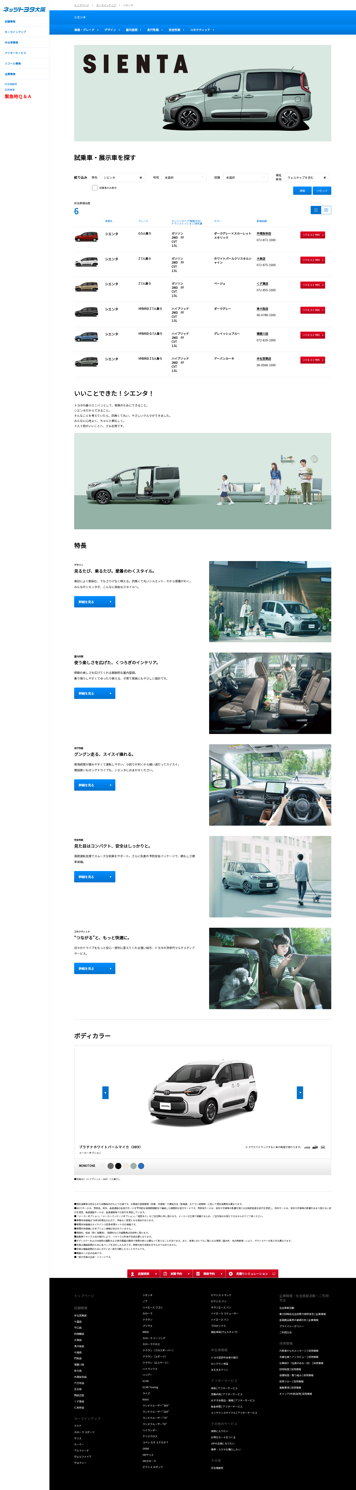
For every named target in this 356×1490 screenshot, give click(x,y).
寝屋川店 (262, 333)
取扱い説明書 (218, 1338)
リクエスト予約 (311, 234)
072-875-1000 (266, 265)
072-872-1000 (266, 240)
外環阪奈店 (264, 233)
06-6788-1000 (266, 315)
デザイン (110, 30)
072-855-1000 (266, 290)
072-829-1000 (266, 340)
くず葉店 (262, 283)
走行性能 (153, 30)
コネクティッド (200, 30)
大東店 (261, 258)
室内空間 (131, 30)
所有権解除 (11, 84)
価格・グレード (84, 30)
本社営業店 (264, 358)
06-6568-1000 (266, 365)
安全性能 (174, 30)
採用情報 (10, 89)
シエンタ (80, 17)
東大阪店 (262, 308)
